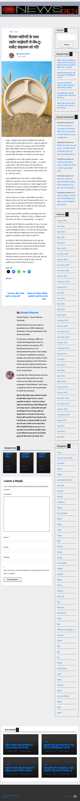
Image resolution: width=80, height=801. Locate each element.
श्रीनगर (59, 691)
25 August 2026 (12, 774)
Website (7, 557)
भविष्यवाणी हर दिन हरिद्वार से (65, 630)
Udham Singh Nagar (65, 458)
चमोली (59, 530)
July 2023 (60, 426)
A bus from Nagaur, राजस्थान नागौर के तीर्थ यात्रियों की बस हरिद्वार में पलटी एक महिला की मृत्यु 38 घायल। (66, 199)
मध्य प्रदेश (60, 635)
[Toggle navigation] (38, 19)
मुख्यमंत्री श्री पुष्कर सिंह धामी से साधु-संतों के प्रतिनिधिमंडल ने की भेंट (66, 75)
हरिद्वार (59, 707)
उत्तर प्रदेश (60, 486)
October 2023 (62, 409)
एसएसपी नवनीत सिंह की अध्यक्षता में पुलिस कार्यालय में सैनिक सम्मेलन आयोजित (66, 85)
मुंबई (58, 652)
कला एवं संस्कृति (62, 513)
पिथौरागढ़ (60, 591)
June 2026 (61, 232)
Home (66, 796)
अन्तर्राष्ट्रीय (60, 463)
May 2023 (61, 437)
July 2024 (60, 359)
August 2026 (62, 221)
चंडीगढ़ (59, 524)
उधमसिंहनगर (61, 502)
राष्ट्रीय (59, 663)
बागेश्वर (59, 619)
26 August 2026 (12, 751)
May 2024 (61, 370)
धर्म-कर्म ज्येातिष (61, 563)
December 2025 (63, 265)
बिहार (58, 624)
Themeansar (5, 797)
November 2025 (63, 270)
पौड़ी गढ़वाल (60, 607)
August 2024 (62, 354)
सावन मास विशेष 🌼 (63, 696)
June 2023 (61, 431)
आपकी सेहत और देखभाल (64, 480)
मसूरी (58, 646)
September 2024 (63, 348)
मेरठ (58, 657)
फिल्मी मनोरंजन (61, 613)
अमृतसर (59, 469)
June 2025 (61, 298)
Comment (8, 494)
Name (6, 537)
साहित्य (59, 702)
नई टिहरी (60, 569)
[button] (73, 19)
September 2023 (63, 415)
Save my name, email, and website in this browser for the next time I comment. (26, 571)
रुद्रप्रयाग (60, 685)
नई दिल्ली (60, 574)
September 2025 (63, 282)
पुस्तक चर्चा (60, 596)
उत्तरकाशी (60, 491)
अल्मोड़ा (59, 474)
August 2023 (62, 420)
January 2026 (62, 259)
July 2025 (60, 293)
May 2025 (61, 304)
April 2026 (61, 243)
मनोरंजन (59, 641)
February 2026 (62, 254)
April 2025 (61, 309)
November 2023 (63, 404)
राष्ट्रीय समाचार (62, 668)
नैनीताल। (60, 585)
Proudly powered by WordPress (11, 795)
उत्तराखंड (11, 31)
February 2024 (62, 387)
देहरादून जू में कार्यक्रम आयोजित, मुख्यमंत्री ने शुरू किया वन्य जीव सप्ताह (37, 296)
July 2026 (60, 226)
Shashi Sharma (24, 54)
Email (6, 547)
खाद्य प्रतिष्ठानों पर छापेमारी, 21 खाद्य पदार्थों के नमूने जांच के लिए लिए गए (66, 95)
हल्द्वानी (59, 713)
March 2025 (61, 315)
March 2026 (61, 248)
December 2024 (63, 331)
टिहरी (59, 541)
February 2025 (62, 320)
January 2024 (62, 392)
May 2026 (61, 237)
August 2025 (62, 287)
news (59, 452)
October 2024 (62, 343)
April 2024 (61, 376)
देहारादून (59, 558)
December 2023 (63, 398)
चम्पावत (59, 535)
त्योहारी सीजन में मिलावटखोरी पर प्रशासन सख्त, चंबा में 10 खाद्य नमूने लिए (66, 105)
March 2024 (61, 381)
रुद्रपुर (59, 680)
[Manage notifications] (75, 796)
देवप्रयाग (60, 546)
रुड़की (59, 674)
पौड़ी (58, 602)
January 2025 (62, 326)
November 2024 (63, 337)
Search (60, 30)
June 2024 (61, 365)
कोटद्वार (59, 519)
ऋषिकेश (59, 508)
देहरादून (16, 31)
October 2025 (62, 276)
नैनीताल (59, 580)
